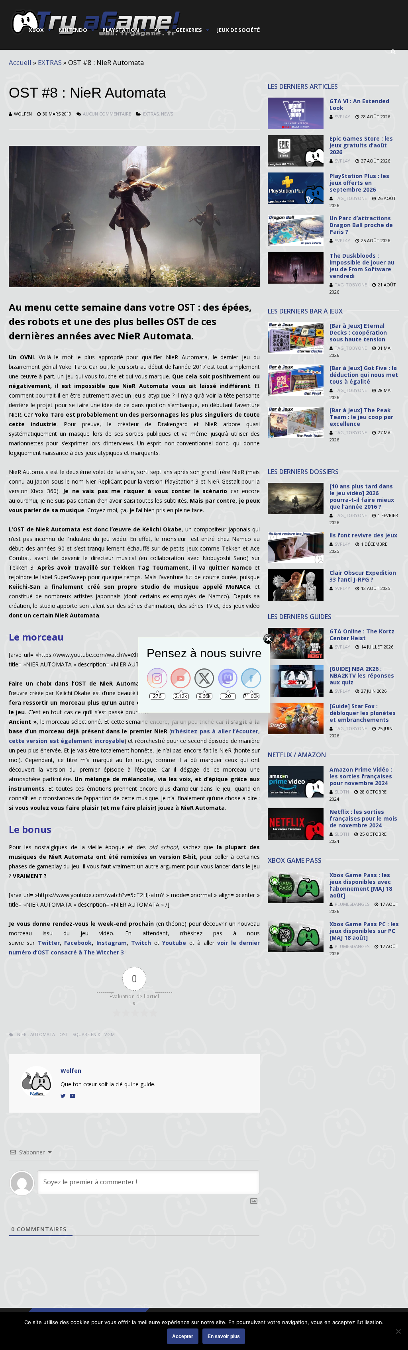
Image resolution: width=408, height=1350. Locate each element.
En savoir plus (224, 1336)
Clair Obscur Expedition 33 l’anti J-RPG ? (363, 576)
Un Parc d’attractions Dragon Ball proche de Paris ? (361, 224)
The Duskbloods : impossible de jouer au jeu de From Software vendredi (362, 266)
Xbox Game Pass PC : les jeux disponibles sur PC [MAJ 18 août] (364, 930)
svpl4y (342, 117)
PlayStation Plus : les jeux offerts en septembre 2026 (359, 182)
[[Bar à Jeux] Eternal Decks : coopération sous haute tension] (296, 351)
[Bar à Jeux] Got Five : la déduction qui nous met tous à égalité (364, 374)
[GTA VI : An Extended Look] (296, 127)
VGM (109, 1034)
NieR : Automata (36, 1034)
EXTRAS (50, 62)
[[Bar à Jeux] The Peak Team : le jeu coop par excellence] (296, 436)
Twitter (49, 942)
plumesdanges (352, 904)
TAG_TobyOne (351, 198)
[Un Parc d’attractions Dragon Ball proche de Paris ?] (296, 244)
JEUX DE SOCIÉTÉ (238, 29)
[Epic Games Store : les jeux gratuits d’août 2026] (296, 164)
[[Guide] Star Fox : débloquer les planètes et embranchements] (296, 732)
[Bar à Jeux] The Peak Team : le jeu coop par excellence (361, 416)
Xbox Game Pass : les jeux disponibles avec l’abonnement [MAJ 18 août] (361, 885)
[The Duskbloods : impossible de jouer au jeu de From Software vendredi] (296, 281)
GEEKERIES (189, 29)
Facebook (78, 942)
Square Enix (86, 1034)
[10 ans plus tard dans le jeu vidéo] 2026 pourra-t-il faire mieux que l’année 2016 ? (362, 496)
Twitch (141, 942)
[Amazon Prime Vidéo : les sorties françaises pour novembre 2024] (296, 795)
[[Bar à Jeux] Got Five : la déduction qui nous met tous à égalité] (296, 394)
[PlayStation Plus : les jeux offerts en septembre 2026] (296, 202)
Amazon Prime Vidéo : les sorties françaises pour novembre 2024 (361, 776)
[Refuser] (398, 1331)
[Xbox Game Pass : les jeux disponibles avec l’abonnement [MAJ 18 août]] (296, 901)
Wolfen (23, 114)
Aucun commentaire (107, 114)
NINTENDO (73, 29)
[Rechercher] (393, 52)
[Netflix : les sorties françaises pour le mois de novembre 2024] (296, 837)
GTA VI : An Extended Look (359, 104)
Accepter (182, 1336)
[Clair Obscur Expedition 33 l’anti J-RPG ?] (296, 598)
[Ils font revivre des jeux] (296, 561)
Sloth (342, 792)
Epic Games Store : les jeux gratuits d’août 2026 (361, 145)
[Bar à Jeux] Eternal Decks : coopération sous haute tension (358, 332)
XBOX (36, 29)
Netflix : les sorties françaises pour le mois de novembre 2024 (363, 818)
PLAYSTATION (120, 29)
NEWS (167, 114)
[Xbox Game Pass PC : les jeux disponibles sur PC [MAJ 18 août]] (296, 950)
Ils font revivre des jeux (363, 535)
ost (63, 1034)
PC (157, 29)
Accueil (20, 62)
